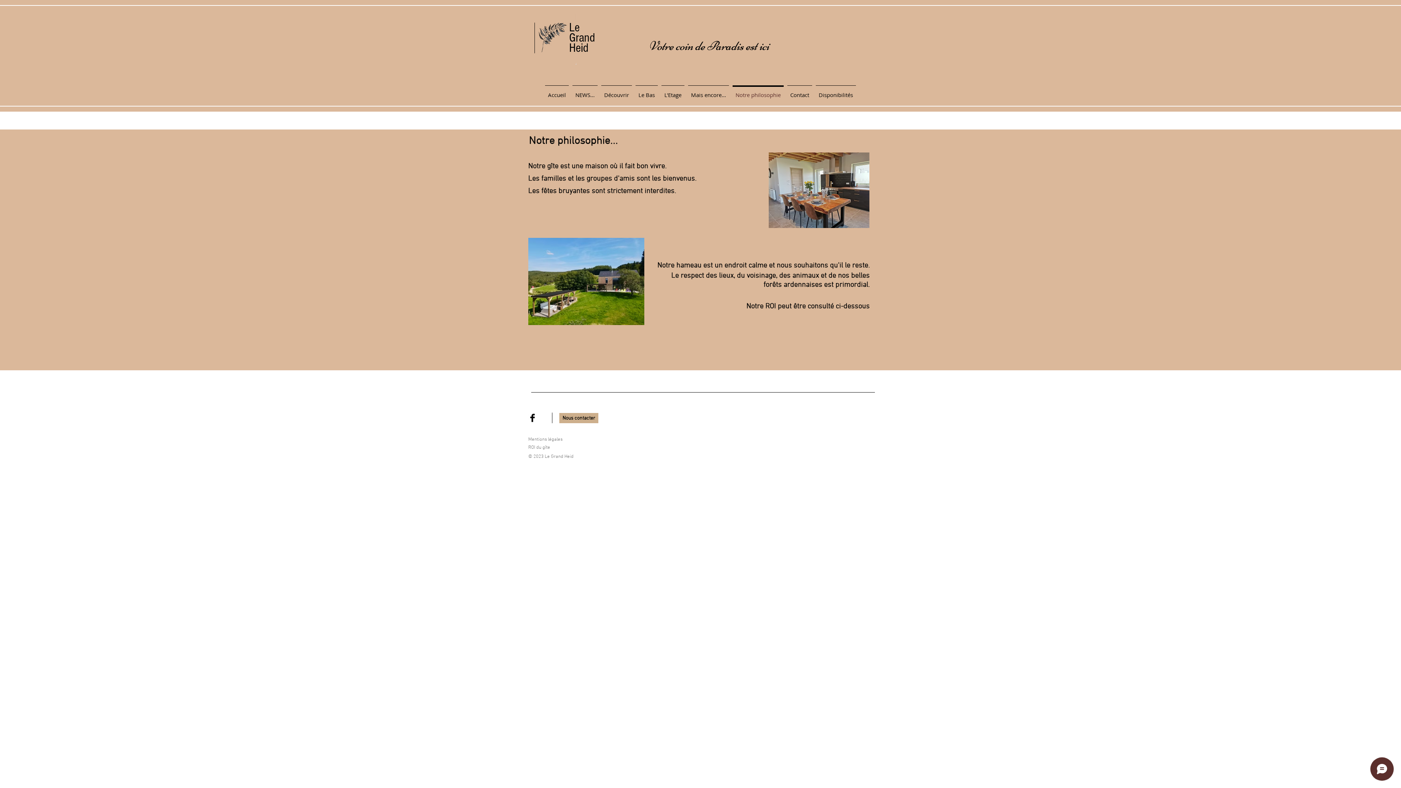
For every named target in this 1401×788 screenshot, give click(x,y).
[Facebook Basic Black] (532, 418)
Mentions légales (545, 440)
